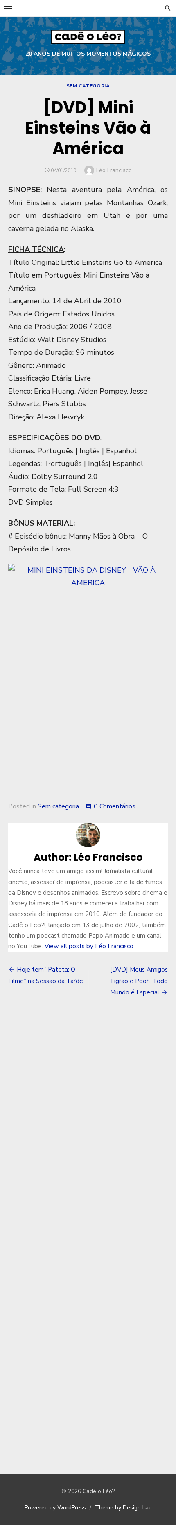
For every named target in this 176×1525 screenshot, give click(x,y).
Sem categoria (88, 86)
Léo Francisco (114, 170)
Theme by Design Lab (123, 1508)
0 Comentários (114, 806)
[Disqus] (88, 1124)
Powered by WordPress (55, 1508)
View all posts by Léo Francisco (89, 946)
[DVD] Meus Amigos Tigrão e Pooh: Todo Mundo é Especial (139, 981)
